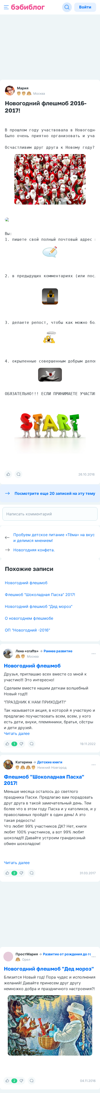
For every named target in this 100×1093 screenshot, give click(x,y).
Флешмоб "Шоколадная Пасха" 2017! (40, 594)
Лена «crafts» (27, 651)
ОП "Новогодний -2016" (27, 630)
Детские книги (49, 762)
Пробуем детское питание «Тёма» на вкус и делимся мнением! (54, 537)
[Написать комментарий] (50, 513)
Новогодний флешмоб (26, 582)
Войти (85, 7)
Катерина (24, 762)
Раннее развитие (58, 651)
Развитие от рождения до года (69, 954)
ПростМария (27, 954)
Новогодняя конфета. (34, 549)
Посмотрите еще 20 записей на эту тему (55, 493)
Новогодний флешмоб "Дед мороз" (38, 606)
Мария (22, 88)
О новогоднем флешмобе (29, 618)
